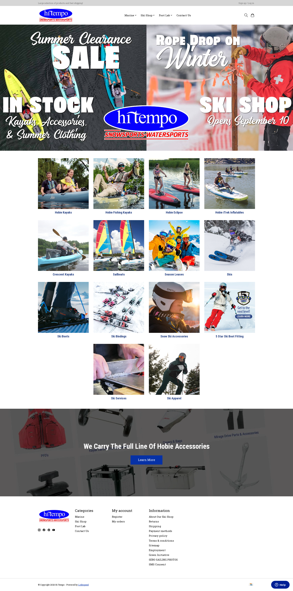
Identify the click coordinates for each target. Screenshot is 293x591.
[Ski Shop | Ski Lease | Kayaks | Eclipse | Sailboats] (56, 15)
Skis (229, 274)
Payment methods (160, 531)
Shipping (155, 526)
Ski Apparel (174, 398)
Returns (154, 521)
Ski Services (118, 398)
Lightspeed (83, 584)
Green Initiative (159, 555)
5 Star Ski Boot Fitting (229, 336)
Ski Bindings (118, 336)
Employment (157, 550)
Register (117, 516)
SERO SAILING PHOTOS (163, 559)
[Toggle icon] (245, 15)
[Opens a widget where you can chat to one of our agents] (280, 585)
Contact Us (184, 15)
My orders (118, 521)
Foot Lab (80, 526)
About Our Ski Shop (161, 516)
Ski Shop (80, 521)
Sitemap (154, 545)
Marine (79, 516)
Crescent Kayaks (63, 274)
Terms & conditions (161, 540)
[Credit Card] (251, 584)
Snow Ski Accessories (174, 336)
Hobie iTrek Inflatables (229, 212)
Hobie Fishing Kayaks (118, 212)
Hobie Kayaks (63, 212)
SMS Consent (157, 564)
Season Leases (174, 274)
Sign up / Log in (246, 3)
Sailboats (119, 274)
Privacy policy (158, 535)
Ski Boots (63, 336)
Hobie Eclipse (174, 212)
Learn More (146, 460)
